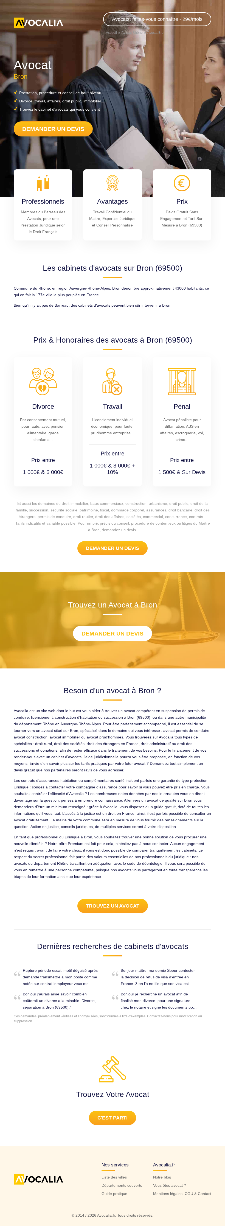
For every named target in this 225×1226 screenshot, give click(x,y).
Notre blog (162, 1177)
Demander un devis (53, 129)
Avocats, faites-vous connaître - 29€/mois (157, 19)
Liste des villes (114, 1177)
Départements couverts (122, 1185)
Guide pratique (114, 1193)
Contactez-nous (159, 1016)
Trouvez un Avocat (112, 906)
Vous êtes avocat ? (169, 1185)
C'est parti (112, 1118)
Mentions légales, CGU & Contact (182, 1193)
